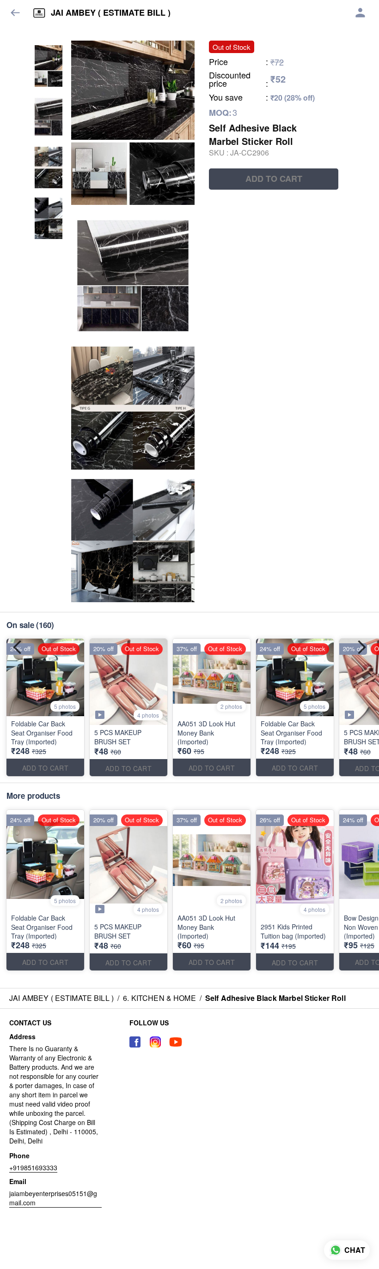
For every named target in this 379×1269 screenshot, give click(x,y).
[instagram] (155, 1042)
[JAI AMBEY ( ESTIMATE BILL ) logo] (39, 13)
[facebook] (135, 1042)
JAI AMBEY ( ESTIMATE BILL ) (111, 13)
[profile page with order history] (360, 13)
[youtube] (175, 1042)
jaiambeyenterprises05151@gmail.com (53, 1198)
